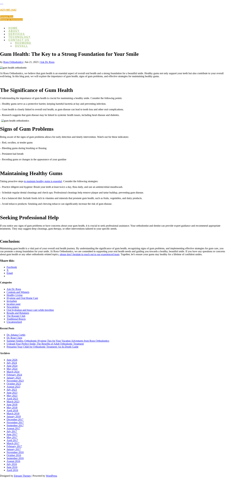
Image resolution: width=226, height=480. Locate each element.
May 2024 (12, 368)
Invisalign (12, 301)
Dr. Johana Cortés (16, 334)
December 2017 (15, 419)
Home (13, 28)
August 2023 (13, 386)
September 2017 (15, 425)
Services (16, 34)
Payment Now (6, 16)
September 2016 (15, 458)
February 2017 (14, 446)
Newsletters (13, 307)
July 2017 (12, 431)
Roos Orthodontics (13, 62)
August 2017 (13, 428)
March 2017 (13, 443)
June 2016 (12, 467)
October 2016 (14, 455)
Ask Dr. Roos (47, 62)
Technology (19, 37)
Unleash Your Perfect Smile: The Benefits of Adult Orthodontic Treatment (45, 343)
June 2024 (12, 365)
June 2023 (12, 392)
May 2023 (12, 395)
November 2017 (15, 422)
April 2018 (12, 410)
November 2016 (15, 452)
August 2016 (13, 461)
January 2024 (14, 377)
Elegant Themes (22, 475)
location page (14, 304)
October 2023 (14, 383)
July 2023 (12, 389)
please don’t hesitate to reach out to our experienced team (89, 254)
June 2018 (12, 404)
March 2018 (13, 413)
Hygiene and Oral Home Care (22, 298)
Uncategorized (14, 321)
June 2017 (12, 434)
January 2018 (14, 416)
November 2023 (15, 380)
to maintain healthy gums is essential (43, 181)
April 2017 (12, 440)
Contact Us (18, 40)
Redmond (23, 43)
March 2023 (13, 401)
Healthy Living (15, 295)
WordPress (51, 475)
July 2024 (12, 362)
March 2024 (13, 371)
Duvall (21, 46)
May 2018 (12, 407)
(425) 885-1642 (8, 9)
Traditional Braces (16, 319)
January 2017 (14, 449)
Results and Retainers (18, 313)
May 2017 (12, 437)
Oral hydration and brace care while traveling (30, 310)
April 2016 (12, 470)
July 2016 (12, 464)
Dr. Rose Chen (14, 337)
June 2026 (12, 359)
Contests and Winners (18, 292)
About (14, 31)
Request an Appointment (11, 19)
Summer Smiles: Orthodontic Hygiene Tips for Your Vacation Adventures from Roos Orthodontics (58, 340)
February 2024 (14, 374)
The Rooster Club (16, 316)
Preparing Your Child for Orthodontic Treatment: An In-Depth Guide (42, 346)
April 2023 (12, 398)
